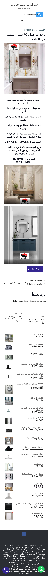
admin (28, 30)
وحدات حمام (33, 280)
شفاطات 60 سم (9, 556)
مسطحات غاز (13, 562)
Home (31, 545)
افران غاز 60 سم (13, 548)
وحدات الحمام (15, 283)
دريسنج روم (14, 554)
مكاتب (16, 571)
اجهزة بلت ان (36, 548)
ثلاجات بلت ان (32, 554)
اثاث (6, 545)
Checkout (39, 545)
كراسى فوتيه (35, 562)
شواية (28, 558)
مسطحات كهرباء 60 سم (13, 569)
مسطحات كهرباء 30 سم (34, 569)
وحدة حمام (30, 284)
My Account (22, 545)
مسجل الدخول (29, 301)
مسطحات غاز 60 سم (15, 565)
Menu (23, 20)
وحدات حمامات (38, 284)
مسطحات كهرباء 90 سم (36, 571)
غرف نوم (36, 560)
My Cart (13, 545)
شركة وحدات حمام (37, 283)
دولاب (5, 554)
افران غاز (25, 548)
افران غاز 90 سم (38, 550)
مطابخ (22, 571)
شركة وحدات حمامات (25, 283)
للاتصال (31, 269)
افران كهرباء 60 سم (11, 550)
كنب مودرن (24, 562)
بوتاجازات (22, 552)
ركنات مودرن (39, 556)
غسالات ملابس (13, 560)
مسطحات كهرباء (15, 567)
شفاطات (21, 556)
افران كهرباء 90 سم (35, 552)
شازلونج (29, 556)
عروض (22, 558)
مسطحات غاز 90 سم (31, 567)
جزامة (22, 554)
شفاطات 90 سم (39, 558)
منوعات (40, 280)
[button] (41, 569)
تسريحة (42, 554)
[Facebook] (24, 534)
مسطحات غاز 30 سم (33, 565)
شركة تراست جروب (24, 4)
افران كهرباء (25, 550)
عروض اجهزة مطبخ (10, 558)
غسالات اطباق (26, 560)
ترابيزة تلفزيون (11, 552)
